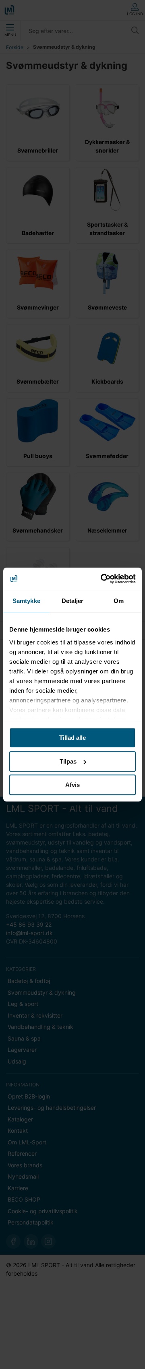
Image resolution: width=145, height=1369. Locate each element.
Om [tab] (119, 600)
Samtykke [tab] (26, 600)
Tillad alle (72, 737)
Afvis (72, 784)
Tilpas (68, 761)
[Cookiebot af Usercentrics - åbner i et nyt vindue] (102, 579)
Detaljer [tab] (73, 600)
